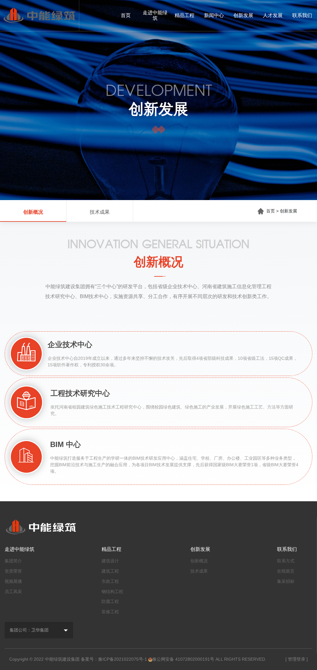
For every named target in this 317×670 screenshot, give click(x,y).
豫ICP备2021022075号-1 (123, 659)
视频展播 (13, 581)
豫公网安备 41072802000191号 (183, 659)
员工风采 (13, 591)
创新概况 (33, 212)
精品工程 (111, 549)
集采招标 (285, 581)
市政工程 (110, 581)
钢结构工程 (112, 591)
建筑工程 (110, 571)
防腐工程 (110, 601)
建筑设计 (110, 560)
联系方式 (285, 560)
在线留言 (285, 571)
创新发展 (200, 549)
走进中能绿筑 (19, 549)
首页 (270, 210)
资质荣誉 (13, 571)
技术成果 (100, 212)
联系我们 (287, 549)
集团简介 (13, 560)
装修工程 (110, 611)
